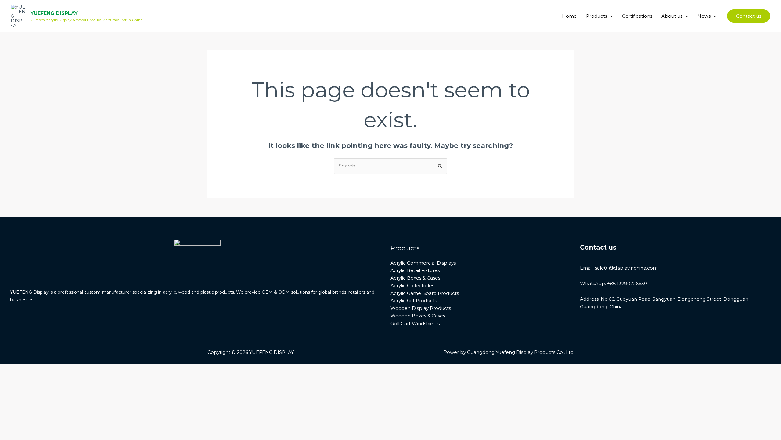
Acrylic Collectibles (412, 285)
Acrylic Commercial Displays (423, 263)
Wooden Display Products (420, 308)
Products (596, 16)
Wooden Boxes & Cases (417, 316)
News (704, 16)
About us (671, 16)
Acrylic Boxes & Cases (415, 278)
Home (569, 16)
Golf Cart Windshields (415, 323)
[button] (610, 16)
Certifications (637, 16)
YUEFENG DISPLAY (54, 13)
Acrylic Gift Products (413, 300)
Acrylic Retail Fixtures (415, 270)
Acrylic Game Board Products (424, 293)
